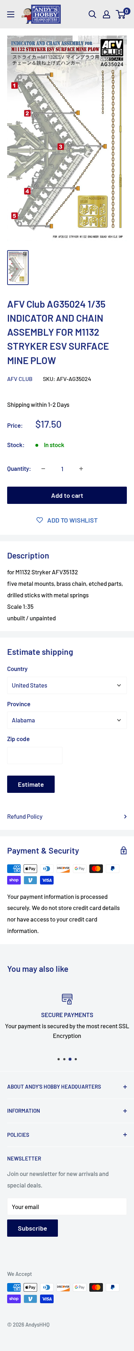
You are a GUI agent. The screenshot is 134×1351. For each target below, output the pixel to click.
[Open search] (92, 14)
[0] (120, 14)
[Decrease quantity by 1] (43, 468)
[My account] (106, 14)
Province (18, 703)
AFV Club (20, 378)
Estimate (31, 784)
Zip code (18, 738)
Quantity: (19, 468)
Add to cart (67, 495)
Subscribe (32, 1228)
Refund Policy (25, 816)
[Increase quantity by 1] (81, 468)
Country (17, 668)
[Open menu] (10, 14)
